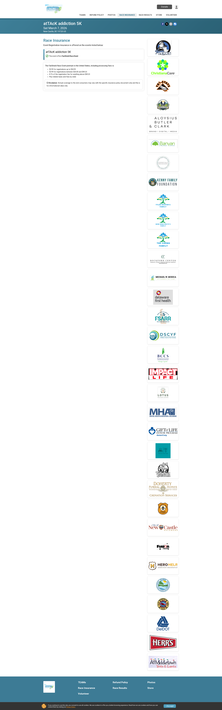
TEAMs (82, 15)
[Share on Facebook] (162, 24)
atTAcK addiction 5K (62, 23)
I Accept (170, 706)
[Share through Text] (175, 24)
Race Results (145, 15)
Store (159, 15)
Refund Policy (97, 15)
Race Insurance (127, 15)
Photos (111, 15)
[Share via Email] (171, 24)
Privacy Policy (70, 707)
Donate (164, 7)
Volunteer (171, 15)
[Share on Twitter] (166, 24)
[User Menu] (176, 7)
